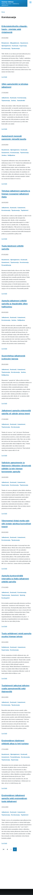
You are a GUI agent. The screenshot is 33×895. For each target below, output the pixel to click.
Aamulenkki (21, 100)
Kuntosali (15, 45)
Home (3, 12)
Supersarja (23, 45)
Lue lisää (4, 77)
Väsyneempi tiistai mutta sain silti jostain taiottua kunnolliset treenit (16, 524)
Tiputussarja (15, 48)
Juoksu (13, 100)
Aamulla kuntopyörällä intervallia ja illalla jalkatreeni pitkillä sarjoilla (15, 579)
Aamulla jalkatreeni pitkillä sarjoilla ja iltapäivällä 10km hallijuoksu (15, 304)
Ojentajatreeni (6, 45)
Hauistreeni (24, 43)
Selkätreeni (5, 647)
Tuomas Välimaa (7, 2)
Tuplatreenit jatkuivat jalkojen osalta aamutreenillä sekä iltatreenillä (15, 688)
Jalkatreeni (5, 97)
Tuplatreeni (24, 210)
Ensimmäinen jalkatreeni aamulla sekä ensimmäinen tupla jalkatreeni (14, 798)
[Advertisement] (16, 869)
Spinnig (22, 595)
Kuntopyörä (5, 598)
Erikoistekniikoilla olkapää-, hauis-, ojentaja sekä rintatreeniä (15, 29)
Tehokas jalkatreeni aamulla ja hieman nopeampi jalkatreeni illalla (16, 194)
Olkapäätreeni (14, 43)
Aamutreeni (5, 152)
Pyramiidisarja (6, 265)
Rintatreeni (5, 43)
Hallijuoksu (11, 155)
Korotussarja (6, 48)
